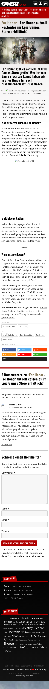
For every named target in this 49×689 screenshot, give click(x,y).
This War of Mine (37, 103)
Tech (13, 598)
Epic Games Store (17, 93)
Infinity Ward (35, 632)
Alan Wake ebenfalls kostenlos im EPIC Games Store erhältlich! (22, 396)
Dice (36, 628)
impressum (39, 665)
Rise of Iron (37, 640)
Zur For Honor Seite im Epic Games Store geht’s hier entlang (24, 311)
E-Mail (5, 519)
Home (20, 9)
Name (5, 508)
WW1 (34, 647)
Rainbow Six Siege (16, 640)
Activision (12, 618)
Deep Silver (20, 628)
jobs (17, 665)
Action (6, 619)
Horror (28, 632)
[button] (9, 349)
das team (9, 665)
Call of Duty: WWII (8, 628)
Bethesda (19, 622)
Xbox (38, 648)
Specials (18, 594)
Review (30, 640)
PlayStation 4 (40, 635)
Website (5, 531)
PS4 (6, 639)
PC (31, 636)
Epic (4, 335)
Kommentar (8, 472)
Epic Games (12, 335)
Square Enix (23, 644)
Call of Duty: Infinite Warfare (31, 624)
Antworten (6, 444)
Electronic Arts (16, 632)
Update (28, 648)
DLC (42, 628)
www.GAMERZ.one (12, 669)
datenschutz (26, 665)
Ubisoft (21, 647)
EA (5, 632)
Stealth (30, 644)
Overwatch (22, 636)
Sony (17, 644)
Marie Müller (15, 404)
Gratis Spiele (7, 339)
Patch (27, 636)
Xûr (10, 651)
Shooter (9, 643)
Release (25, 640)
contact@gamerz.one (24, 675)
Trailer (13, 647)
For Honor (33, 9)
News (15, 635)
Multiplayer (7, 636)
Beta (14, 622)
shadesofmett (14, 91)
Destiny (28, 628)
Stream (18, 590)
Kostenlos (42, 632)
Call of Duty (35, 621)
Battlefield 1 (25, 618)
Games (26, 9)
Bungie (26, 622)
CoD (15, 628)
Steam (35, 644)
